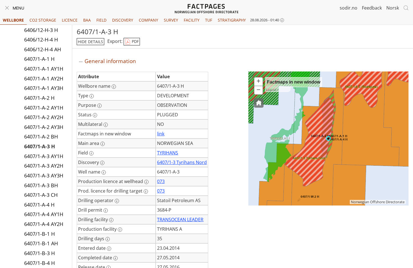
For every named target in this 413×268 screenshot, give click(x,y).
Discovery (122, 20)
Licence (70, 20)
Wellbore (13, 20)
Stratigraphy (232, 20)
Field (101, 20)
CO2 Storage (43, 20)
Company (148, 20)
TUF (208, 20)
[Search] (406, 8)
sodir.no (348, 8)
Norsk (392, 8)
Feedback (372, 8)
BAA (87, 20)
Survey (171, 20)
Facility (191, 20)
